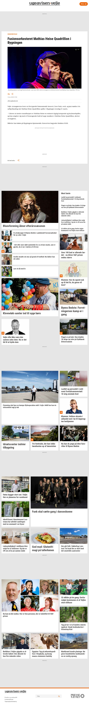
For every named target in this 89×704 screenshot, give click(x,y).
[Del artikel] (12, 94)
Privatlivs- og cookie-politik (11, 697)
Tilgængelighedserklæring (11, 701)
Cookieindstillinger (9, 699)
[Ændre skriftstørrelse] (9, 94)
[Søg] (59, 696)
